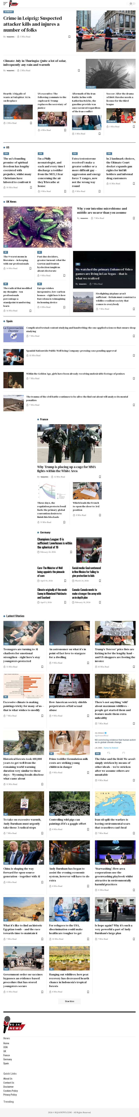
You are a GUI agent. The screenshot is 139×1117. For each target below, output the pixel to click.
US (7, 147)
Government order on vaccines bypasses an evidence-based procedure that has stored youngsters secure (23, 980)
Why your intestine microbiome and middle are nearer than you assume (102, 210)
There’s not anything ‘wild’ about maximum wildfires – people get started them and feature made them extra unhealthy (113, 710)
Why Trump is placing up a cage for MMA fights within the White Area (66, 469)
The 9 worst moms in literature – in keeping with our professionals (16, 260)
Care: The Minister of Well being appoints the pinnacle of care (50, 572)
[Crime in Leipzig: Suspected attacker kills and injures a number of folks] (106, 31)
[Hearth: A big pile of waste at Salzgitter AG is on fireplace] (18, 112)
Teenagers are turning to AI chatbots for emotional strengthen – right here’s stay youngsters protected (21, 655)
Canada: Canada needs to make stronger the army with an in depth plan (86, 593)
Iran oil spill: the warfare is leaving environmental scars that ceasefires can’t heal (112, 823)
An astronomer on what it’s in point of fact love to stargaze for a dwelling (67, 653)
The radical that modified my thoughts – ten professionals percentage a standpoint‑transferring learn (17, 297)
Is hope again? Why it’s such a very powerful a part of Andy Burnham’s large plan (113, 929)
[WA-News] (13, 3)
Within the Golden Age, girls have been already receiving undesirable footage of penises (75, 373)
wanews (10, 36)
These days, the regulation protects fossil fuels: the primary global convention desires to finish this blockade (51, 510)
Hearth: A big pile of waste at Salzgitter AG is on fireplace (16, 97)
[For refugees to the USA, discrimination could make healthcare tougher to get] (69, 909)
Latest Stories (15, 616)
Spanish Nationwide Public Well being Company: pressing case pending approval (71, 350)
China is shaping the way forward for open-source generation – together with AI (21, 872)
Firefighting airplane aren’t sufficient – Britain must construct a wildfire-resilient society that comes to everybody (116, 299)
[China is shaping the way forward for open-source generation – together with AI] (23, 852)
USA (6, 153)
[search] (123, 3)
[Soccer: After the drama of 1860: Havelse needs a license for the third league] (121, 115)
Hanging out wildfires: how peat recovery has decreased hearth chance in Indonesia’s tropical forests (69, 980)
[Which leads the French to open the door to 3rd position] (87, 490)
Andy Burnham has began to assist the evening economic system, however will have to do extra (69, 874)
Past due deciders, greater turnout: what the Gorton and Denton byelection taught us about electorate (51, 263)
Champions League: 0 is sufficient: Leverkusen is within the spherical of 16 (54, 543)
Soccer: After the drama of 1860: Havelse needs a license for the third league (120, 99)
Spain (9, 321)
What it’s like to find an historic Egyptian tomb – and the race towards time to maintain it (22, 929)
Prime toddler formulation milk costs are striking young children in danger (68, 762)
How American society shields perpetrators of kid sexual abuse (68, 706)
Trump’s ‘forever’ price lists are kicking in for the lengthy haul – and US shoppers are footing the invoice (115, 655)
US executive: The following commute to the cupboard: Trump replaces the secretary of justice (52, 101)
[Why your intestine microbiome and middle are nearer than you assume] (37, 227)
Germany (9, 12)
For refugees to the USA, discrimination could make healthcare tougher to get (66, 929)
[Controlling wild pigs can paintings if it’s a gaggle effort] (69, 803)
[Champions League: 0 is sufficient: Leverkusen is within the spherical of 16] (89, 550)
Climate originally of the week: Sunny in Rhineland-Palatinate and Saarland (52, 593)
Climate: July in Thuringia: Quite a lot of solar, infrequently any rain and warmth (34, 63)
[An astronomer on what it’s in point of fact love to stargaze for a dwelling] (69, 633)
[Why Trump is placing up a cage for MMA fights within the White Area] (69, 443)
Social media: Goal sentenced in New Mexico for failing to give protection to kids (86, 572)
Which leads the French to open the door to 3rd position (86, 506)
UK (6, 246)
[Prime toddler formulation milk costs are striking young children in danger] (69, 743)
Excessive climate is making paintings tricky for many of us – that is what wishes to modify (23, 706)
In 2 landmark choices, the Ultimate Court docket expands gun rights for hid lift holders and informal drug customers (120, 168)
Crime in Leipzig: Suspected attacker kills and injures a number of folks (32, 24)
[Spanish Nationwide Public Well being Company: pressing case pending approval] (13, 357)
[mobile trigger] (6, 3)
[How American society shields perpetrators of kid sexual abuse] (69, 686)
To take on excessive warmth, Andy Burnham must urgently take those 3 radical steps (22, 823)
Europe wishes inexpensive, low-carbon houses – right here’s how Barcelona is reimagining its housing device (51, 295)
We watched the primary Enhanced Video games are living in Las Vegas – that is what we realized (104, 273)
